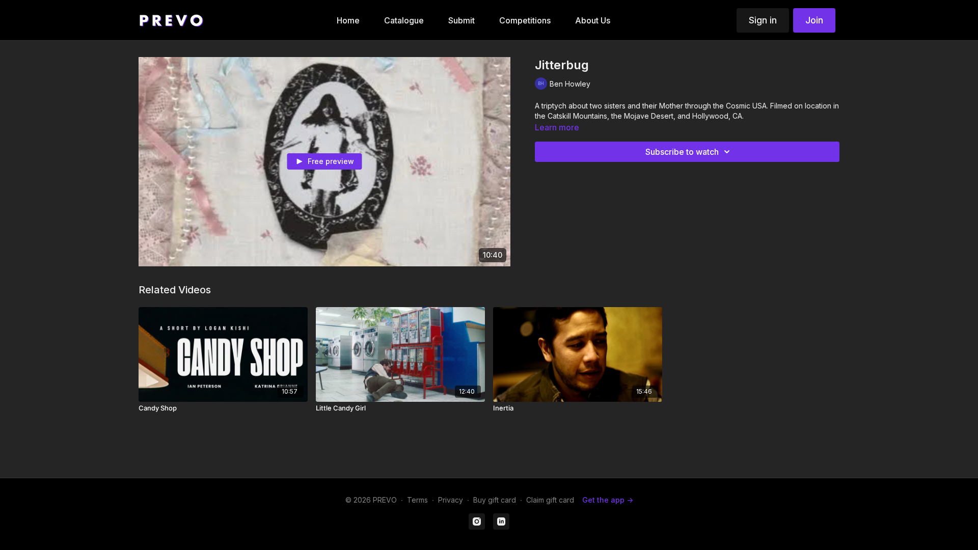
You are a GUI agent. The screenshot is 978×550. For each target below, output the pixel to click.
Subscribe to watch (682, 152)
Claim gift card (550, 500)
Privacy (450, 500)
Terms (417, 500)
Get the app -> (607, 500)
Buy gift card (494, 500)
